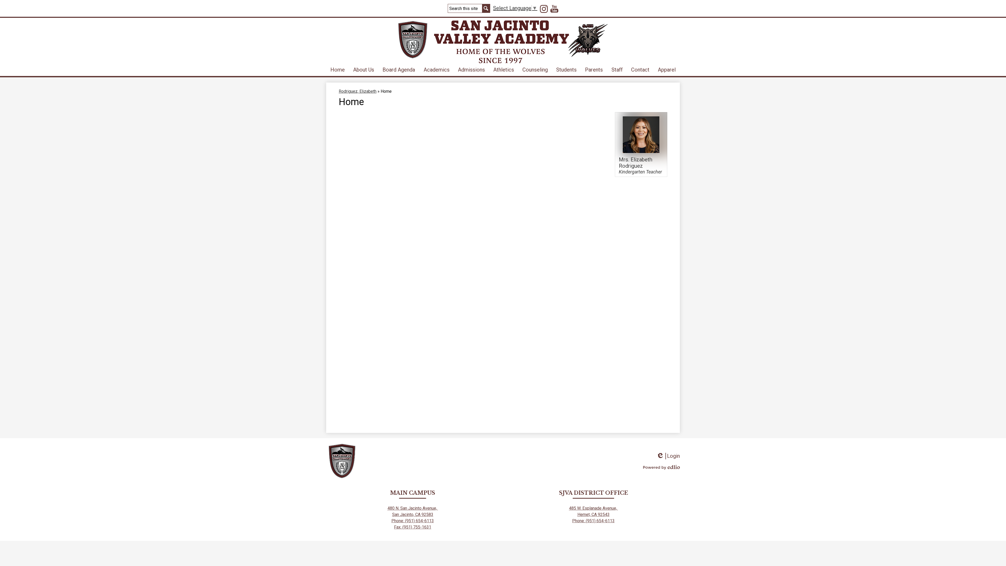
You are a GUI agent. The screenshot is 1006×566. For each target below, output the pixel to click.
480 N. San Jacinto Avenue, (412, 508)
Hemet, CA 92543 (593, 514)
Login (668, 456)
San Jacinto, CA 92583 (412, 514)
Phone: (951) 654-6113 (412, 520)
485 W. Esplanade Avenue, (593, 508)
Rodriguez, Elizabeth (357, 91)
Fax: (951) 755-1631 (412, 527)
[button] (363, 69)
